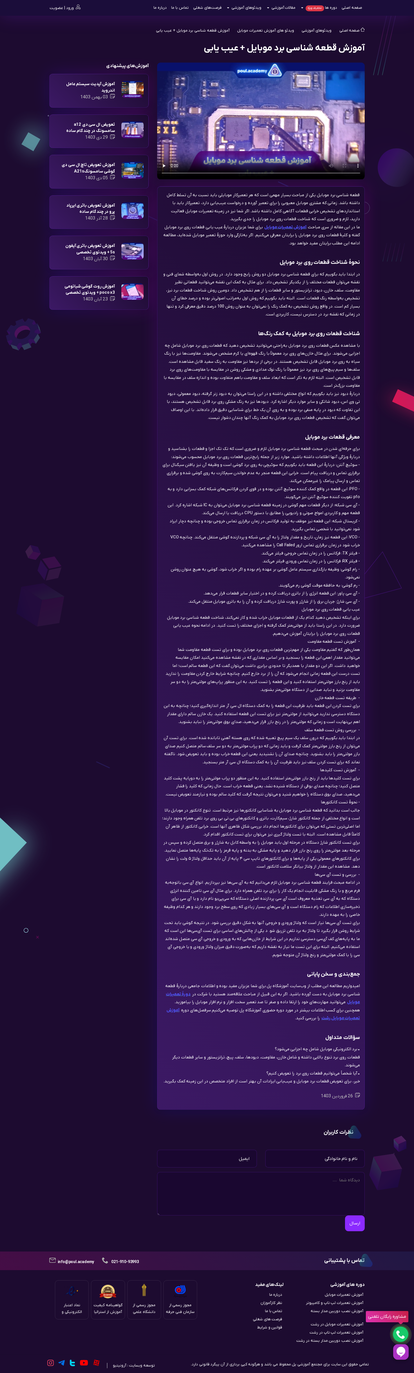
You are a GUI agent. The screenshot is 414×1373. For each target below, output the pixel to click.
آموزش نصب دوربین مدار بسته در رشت (329, 1340)
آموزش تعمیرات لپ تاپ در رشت (336, 1332)
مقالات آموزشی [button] (283, 7)
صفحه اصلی (352, 7)
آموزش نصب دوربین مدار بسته (337, 1311)
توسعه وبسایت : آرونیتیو (134, 1365)
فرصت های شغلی (267, 1319)
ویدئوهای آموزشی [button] (245, 7)
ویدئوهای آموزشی (316, 30)
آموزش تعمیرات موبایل (344, 1294)
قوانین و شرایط (269, 1327)
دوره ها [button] (322, 7)
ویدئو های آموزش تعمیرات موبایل (265, 30)
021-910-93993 (125, 1262)
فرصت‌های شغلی (207, 7)
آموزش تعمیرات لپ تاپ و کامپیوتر (334, 1303)
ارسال (355, 1223)
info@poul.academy (76, 1262)
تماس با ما (180, 7)
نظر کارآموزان (271, 1303)
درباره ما (160, 7)
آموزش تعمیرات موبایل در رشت (337, 1324)
